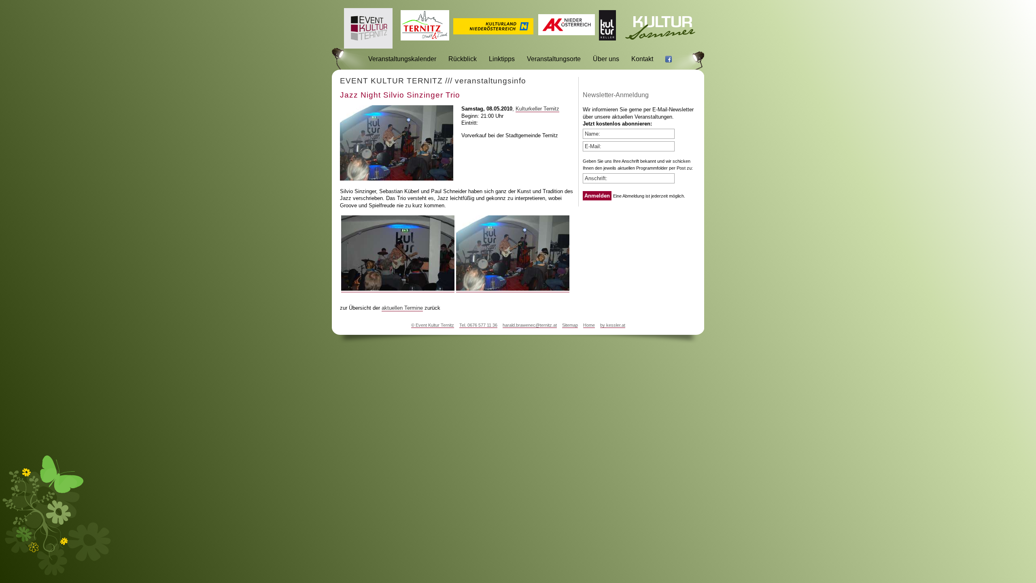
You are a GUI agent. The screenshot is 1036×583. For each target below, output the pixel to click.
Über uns (606, 58)
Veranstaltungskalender (402, 58)
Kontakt (642, 58)
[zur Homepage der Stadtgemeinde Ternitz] (425, 38)
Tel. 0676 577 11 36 (478, 325)
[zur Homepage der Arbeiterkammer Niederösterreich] (566, 33)
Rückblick (462, 58)
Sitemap (570, 325)
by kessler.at (612, 325)
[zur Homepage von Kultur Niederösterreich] (493, 32)
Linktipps (502, 58)
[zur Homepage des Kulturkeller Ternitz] (607, 38)
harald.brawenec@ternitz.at (530, 325)
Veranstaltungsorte (554, 58)
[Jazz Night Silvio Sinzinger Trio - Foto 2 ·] (512, 289)
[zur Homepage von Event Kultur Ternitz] (368, 46)
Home (589, 325)
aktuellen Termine (402, 308)
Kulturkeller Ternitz (537, 109)
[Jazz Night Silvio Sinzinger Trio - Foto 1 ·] (397, 289)
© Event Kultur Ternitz (432, 325)
